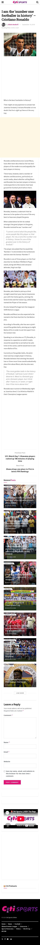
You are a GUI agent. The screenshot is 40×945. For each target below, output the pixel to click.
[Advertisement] (20, 78)
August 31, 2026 (11, 506)
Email (6, 752)
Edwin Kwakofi (13, 24)
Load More (20, 693)
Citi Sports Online (11, 917)
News (6, 512)
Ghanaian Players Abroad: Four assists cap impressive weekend (19, 577)
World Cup (26, 929)
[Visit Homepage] (20, 2)
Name (7, 742)
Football (8, 486)
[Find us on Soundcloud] (11, 939)
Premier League (10, 614)
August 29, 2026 (11, 685)
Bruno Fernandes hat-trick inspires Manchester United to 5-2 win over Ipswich (19, 628)
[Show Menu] (3, 2)
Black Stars (9, 563)
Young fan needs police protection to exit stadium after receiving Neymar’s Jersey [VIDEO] (19, 550)
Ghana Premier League (9, 926)
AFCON (4, 931)
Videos (18, 929)
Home (4, 924)
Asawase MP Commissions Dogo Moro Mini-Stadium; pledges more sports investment (17, 525)
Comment (8, 715)
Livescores (23, 926)
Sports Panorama (7, 929)
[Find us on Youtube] (7, 939)
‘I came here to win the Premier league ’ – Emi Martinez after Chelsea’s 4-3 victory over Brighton (19, 652)
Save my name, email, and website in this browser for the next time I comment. (20, 773)
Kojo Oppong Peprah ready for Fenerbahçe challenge (18, 680)
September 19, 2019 (28, 24)
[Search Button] (37, 2)
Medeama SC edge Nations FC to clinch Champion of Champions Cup (19, 602)
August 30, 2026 (11, 608)
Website (7, 761)
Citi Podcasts (11, 886)
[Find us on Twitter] (2, 939)
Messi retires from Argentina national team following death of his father (19, 500)
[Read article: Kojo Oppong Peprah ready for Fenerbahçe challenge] (20, 675)
